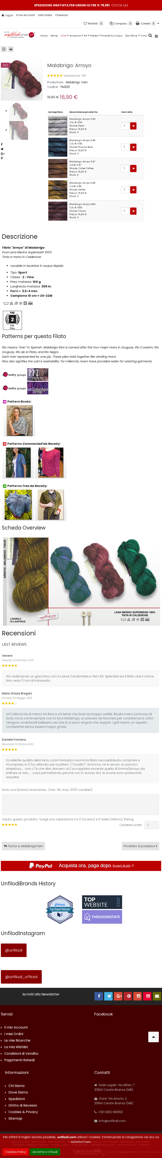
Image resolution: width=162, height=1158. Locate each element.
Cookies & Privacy (23, 1112)
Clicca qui (119, 5)
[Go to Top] (153, 1037)
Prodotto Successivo (139, 846)
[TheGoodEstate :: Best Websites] (102, 909)
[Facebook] (98, 996)
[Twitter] (108, 996)
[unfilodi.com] (19, 35)
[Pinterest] (128, 996)
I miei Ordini (13, 1034)
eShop (54, 35)
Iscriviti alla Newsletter (41, 994)
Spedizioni (16, 1099)
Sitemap (15, 1118)
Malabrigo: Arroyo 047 (82, 161)
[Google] (118, 996)
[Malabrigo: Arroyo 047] (57, 168)
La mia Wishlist (16, 1047)
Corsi (144, 35)
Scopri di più (121, 866)
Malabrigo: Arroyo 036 (82, 119)
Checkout (61, 15)
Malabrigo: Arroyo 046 (82, 140)
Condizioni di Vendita (21, 1054)
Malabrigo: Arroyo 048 (82, 183)
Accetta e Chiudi (44, 1152)
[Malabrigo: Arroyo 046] (57, 147)
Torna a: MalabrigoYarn (25, 846)
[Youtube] (147, 996)
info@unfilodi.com (112, 1121)
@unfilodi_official (21, 976)
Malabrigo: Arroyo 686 (82, 204)
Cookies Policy (15, 1152)
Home (43, 35)
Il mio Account (25, 15)
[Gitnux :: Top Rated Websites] (60, 909)
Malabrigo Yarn (77, 82)
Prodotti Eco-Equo (112, 35)
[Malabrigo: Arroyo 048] (57, 189)
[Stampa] (11, 49)
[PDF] (4, 49)
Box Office (132, 35)
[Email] (157, 996)
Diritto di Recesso (22, 1105)
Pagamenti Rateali (19, 1060)
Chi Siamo (16, 1086)
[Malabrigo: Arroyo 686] (57, 211)
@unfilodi (13, 950)
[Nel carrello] (133, 125)
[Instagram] (137, 996)
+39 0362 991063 (110, 1112)
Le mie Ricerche (17, 1040)
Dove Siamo (18, 1092)
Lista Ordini (45, 15)
